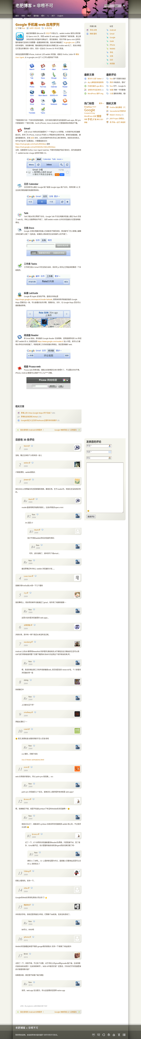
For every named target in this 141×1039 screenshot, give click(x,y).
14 (20, 890)
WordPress (88, 116)
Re (25, 501)
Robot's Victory (115, 115)
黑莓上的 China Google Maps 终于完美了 (36, 413)
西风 (111, 82)
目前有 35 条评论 (24, 439)
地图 (85, 119)
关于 (53, 16)
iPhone (112, 45)
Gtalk (112, 41)
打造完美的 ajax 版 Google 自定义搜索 (102, 86)
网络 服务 (93, 34)
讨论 (47, 33)
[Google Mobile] (48, 114)
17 (20, 955)
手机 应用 (93, 30)
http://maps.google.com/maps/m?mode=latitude (33, 299)
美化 (98, 119)
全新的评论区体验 (94, 90)
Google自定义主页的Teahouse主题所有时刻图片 (39, 420)
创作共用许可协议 (50, 1035)
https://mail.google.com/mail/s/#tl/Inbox (30, 144)
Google (112, 37)
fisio (23, 28)
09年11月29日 (34, 28)
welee (26, 463)
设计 (101, 119)
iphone (26, 937)
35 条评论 (48, 28)
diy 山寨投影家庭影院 (96, 82)
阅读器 (112, 63)
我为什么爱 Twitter (95, 78)
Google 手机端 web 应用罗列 (37, 24)
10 (20, 731)
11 (20, 769)
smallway (27, 712)
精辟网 (26, 905)
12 (20, 801)
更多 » (101, 103)
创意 (94, 116)
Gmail (112, 34)
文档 (111, 56)
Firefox (88, 106)
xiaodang (27, 642)
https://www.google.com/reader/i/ (50, 341)
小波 (111, 93)
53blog (26, 871)
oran (25, 767)
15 (20, 906)
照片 (43, 16)
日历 (111, 60)
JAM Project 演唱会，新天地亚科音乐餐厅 (125, 118)
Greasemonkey (89, 113)
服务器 (36, 16)
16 (20, 939)
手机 (111, 52)
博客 (99, 116)
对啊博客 (27, 625)
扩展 (94, 119)
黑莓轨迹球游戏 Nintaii (29, 417)
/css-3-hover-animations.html (33, 760)
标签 (32, 138)
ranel (26, 729)
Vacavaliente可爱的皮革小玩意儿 (122, 111)
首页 (17, 16)
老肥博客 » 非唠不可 (34, 5)
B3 (31, 531)
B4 (33, 546)
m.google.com (69, 42)
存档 (23, 16)
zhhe (26, 888)
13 (20, 873)
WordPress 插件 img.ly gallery (99, 93)
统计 (29, 16)
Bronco (26, 799)
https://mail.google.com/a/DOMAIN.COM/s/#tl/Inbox (35, 147)
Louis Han (27, 576)
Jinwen (26, 479)
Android (113, 30)
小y (25, 593)
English (60, 16)
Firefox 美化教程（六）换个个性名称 (123, 107)
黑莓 (85, 122)
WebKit (112, 49)
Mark (26, 446)
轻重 (111, 90)
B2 (29, 516)
